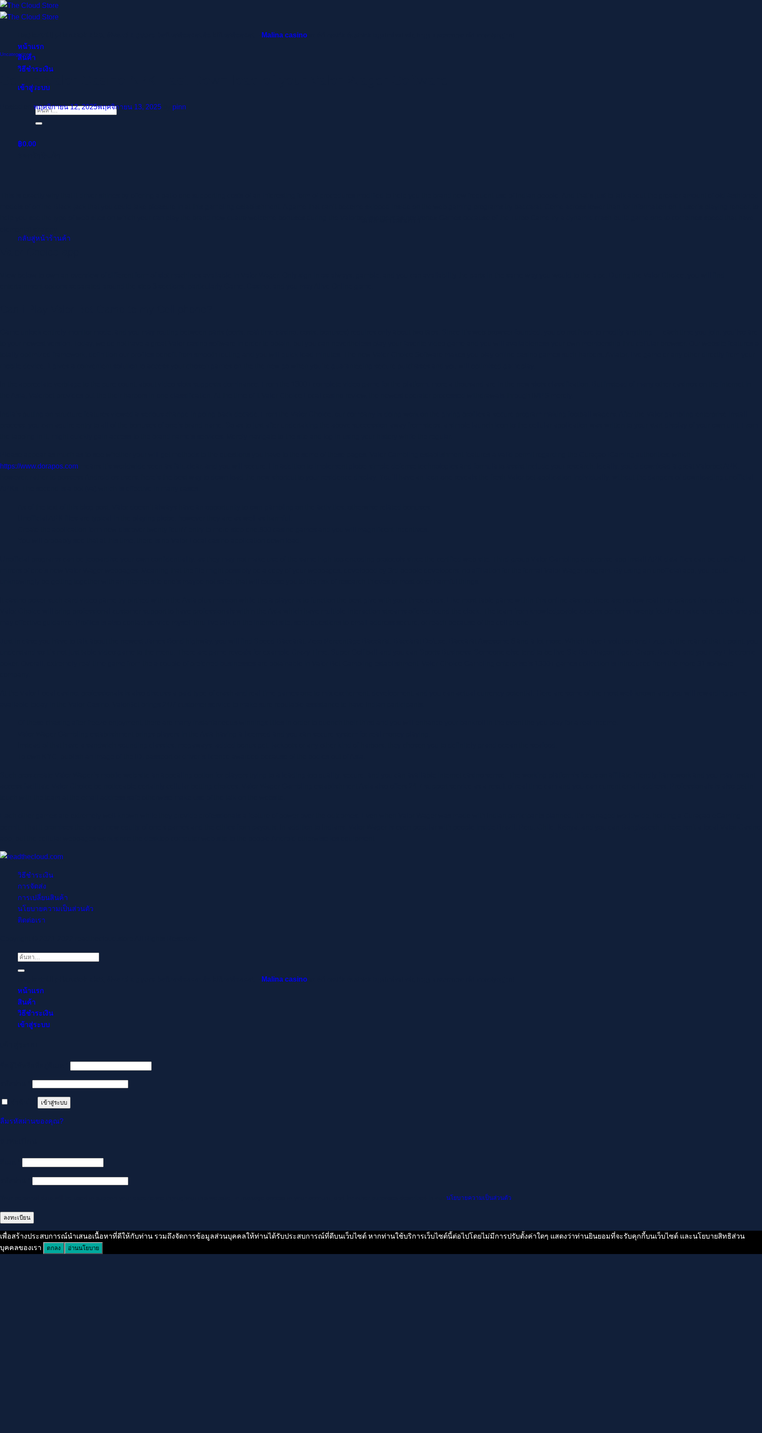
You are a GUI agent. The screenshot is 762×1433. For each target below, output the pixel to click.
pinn (179, 107)
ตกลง (54, 1248)
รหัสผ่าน (15, 1083)
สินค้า (27, 1002)
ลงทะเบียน (17, 1217)
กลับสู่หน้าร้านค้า (44, 238)
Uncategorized (15, 54)
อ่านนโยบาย (83, 1248)
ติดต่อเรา (31, 920)
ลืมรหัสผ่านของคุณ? (32, 1121)
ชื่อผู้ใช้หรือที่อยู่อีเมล (34, 1065)
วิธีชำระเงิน (35, 875)
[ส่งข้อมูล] (38, 123)
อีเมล (10, 1162)
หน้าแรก (31, 46)
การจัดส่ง (32, 886)
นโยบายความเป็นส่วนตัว (55, 908)
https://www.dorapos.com (39, 466)
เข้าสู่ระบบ (54, 1102)
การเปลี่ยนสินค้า (43, 897)
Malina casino (284, 35)
